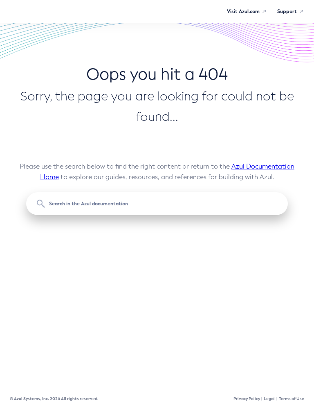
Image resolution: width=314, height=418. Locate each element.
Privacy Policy (246, 398)
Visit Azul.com (243, 11)
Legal (269, 398)
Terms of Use (291, 398)
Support (287, 11)
